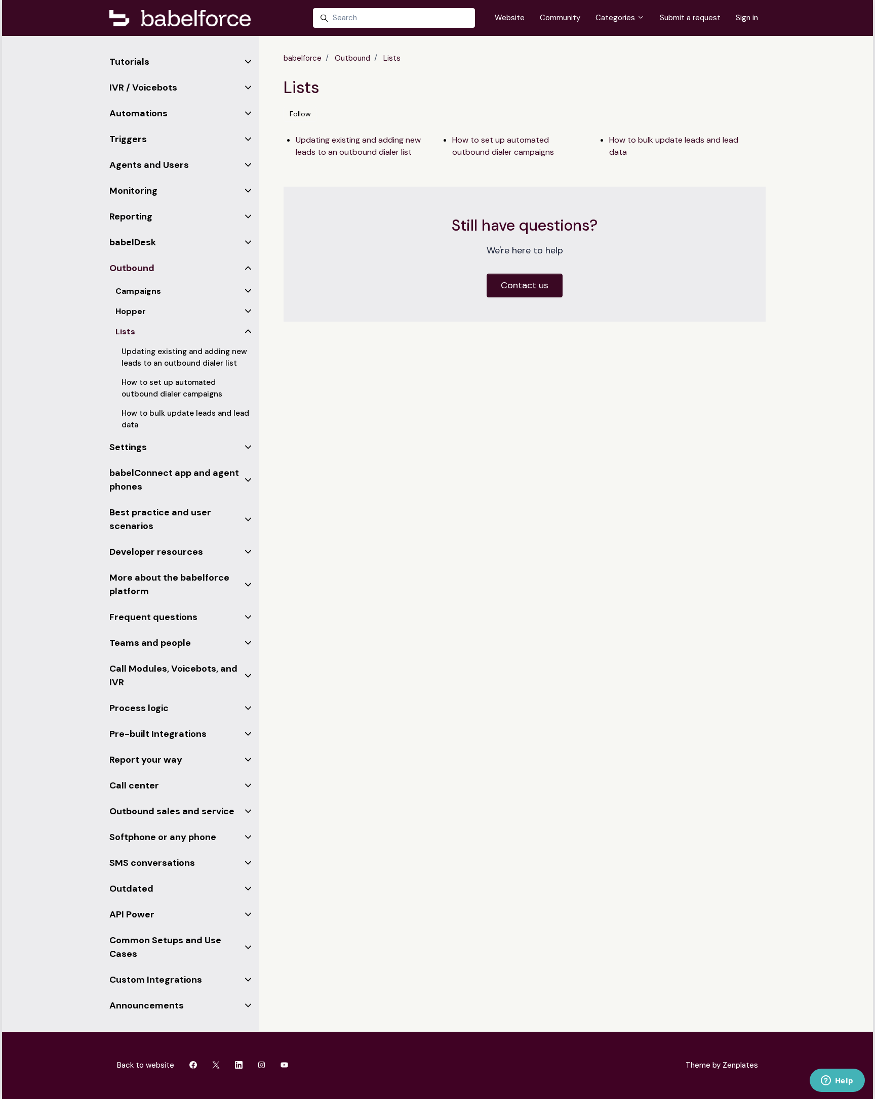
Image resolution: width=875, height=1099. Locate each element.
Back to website (145, 1065)
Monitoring (133, 191)
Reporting (130, 216)
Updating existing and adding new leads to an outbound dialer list (358, 146)
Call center (134, 785)
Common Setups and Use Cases (165, 947)
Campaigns (138, 291)
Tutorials (129, 62)
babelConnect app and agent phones (174, 480)
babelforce (303, 58)
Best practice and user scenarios (160, 519)
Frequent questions (153, 617)
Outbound (352, 58)
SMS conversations (152, 863)
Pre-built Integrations (158, 734)
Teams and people (150, 643)
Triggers (128, 139)
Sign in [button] (747, 18)
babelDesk (132, 242)
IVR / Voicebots (143, 87)
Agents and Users (149, 165)
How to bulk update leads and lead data (673, 146)
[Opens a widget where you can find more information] (837, 1081)
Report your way (145, 760)
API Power (131, 914)
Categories (616, 18)
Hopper (130, 311)
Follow (300, 113)
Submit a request (690, 18)
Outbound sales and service (171, 811)
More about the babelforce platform (169, 584)
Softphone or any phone (162, 837)
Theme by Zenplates (721, 1065)
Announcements (146, 1005)
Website (510, 18)
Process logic (139, 708)
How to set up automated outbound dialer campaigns (503, 146)
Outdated (131, 889)
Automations (138, 113)
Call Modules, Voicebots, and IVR (173, 675)
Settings (128, 447)
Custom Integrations (155, 980)
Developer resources (156, 552)
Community (560, 18)
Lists (392, 58)
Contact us (524, 285)
